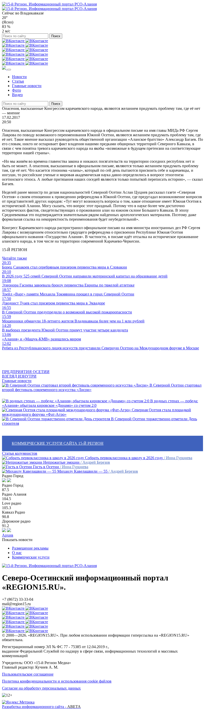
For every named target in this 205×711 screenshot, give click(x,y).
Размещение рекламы (30, 548)
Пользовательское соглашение (28, 674)
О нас (17, 553)
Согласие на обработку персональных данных (41, 688)
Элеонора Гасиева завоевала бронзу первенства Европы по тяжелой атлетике (68, 283)
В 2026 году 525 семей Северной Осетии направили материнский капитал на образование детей (85, 274)
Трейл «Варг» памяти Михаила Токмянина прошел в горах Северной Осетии (68, 291)
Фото (16, 90)
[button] (4, 68)
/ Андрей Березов (95, 462)
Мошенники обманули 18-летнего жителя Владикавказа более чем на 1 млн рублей (73, 318)
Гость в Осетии (46, 467)
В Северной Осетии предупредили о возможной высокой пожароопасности (67, 309)
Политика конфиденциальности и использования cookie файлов (57, 681)
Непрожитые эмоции (61, 462)
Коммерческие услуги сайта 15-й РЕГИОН (58, 443)
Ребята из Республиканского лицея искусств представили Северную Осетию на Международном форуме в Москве (100, 345)
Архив (7, 535)
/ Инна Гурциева (178, 458)
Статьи (18, 81)
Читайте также (14, 258)
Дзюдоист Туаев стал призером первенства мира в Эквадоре (53, 300)
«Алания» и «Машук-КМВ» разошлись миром (41, 336)
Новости (19, 77)
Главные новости (27, 86)
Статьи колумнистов (19, 453)
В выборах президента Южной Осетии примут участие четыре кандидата (65, 327)
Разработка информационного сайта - (41, 707)
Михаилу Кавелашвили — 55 (82, 471)
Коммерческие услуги (31, 557)
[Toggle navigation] (9, 69)
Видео (17, 95)
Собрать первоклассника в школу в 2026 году (124, 458)
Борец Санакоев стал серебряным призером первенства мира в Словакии (64, 265)
